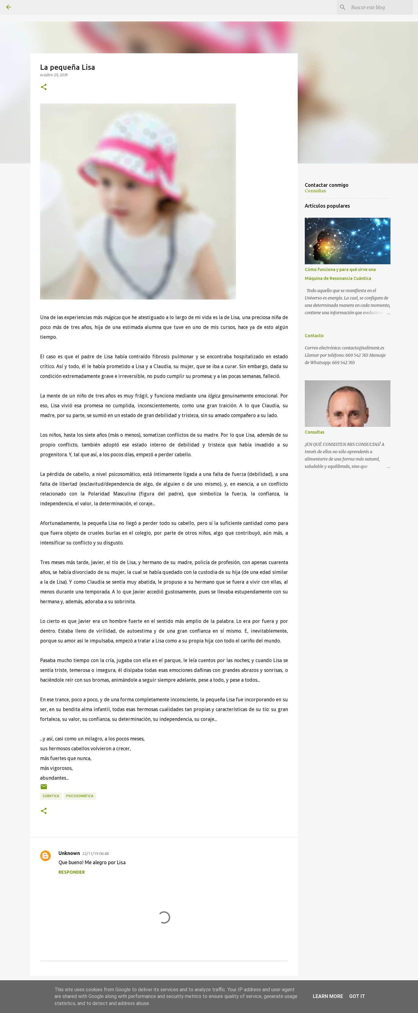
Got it (357, 996)
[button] (43, 87)
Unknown (69, 853)
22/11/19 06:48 (95, 853)
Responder (71, 872)
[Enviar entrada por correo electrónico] (43, 789)
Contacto (314, 335)
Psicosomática (79, 796)
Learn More (328, 996)
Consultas (315, 191)
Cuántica (51, 796)
